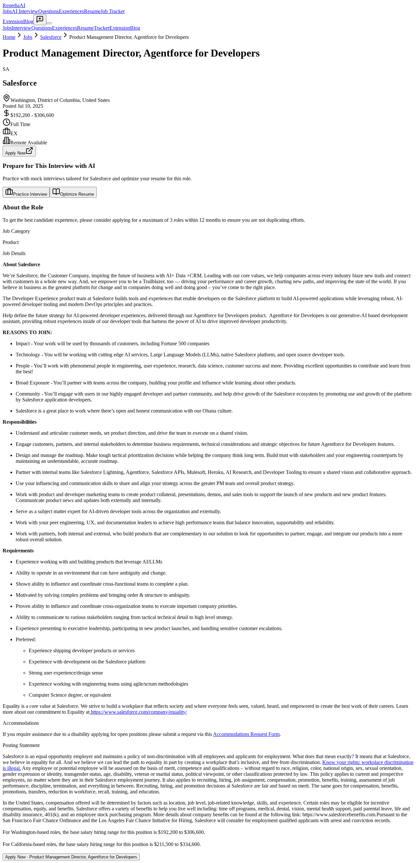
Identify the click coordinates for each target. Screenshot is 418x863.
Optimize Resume (77, 194)
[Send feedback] (39, 19)
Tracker (101, 28)
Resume (92, 11)
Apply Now (15, 153)
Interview (21, 28)
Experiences (71, 11)
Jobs (7, 11)
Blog (28, 21)
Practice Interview (30, 194)
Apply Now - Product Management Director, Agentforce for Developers (71, 857)
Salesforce (50, 37)
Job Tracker (113, 11)
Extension (13, 21)
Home (9, 37)
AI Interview (25, 11)
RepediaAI (14, 5)
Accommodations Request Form (246, 734)
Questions (48, 11)
